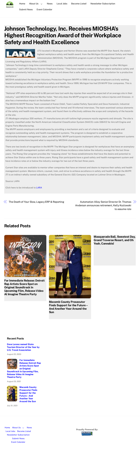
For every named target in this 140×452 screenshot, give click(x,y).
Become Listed (78, 3)
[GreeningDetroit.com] (9, 6)
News (49, 3)
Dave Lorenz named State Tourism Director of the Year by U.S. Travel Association (23, 347)
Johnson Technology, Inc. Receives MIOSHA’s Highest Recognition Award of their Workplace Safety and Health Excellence (62, 35)
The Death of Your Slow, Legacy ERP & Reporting (36, 201)
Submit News (26, 9)
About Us (33, 3)
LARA (39, 187)
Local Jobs (62, 3)
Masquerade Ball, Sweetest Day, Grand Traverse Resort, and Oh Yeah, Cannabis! (114, 240)
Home (22, 3)
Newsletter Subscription (103, 3)
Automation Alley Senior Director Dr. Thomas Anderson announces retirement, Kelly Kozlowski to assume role (103, 205)
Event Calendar (44, 9)
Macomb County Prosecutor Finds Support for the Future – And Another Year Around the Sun (68, 307)
